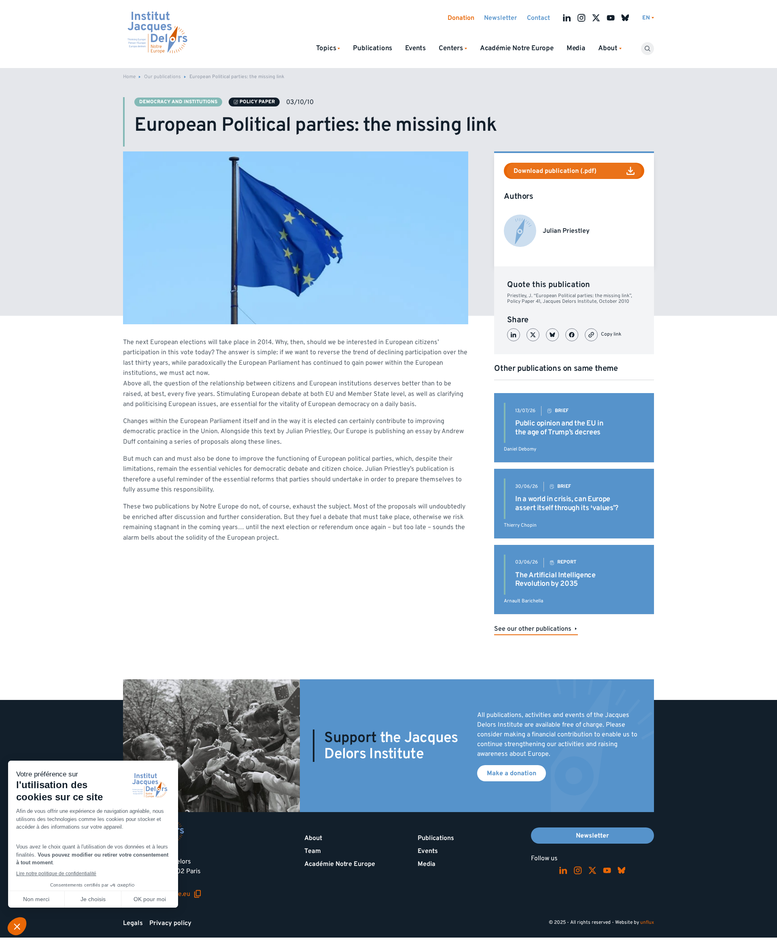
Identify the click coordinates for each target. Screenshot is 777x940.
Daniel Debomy (520, 449)
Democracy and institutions (178, 101)
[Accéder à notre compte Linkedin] (567, 18)
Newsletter (500, 17)
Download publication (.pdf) (555, 170)
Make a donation (511, 773)
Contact (538, 17)
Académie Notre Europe (517, 48)
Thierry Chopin (520, 525)
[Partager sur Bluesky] (552, 334)
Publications (372, 48)
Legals (133, 923)
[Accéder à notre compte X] (596, 18)
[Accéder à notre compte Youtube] (611, 18)
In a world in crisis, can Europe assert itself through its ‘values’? (566, 503)
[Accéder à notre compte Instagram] (581, 18)
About (313, 838)
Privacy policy (170, 923)
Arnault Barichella (523, 601)
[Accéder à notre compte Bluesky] (625, 18)
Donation (461, 17)
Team (312, 850)
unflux (647, 922)
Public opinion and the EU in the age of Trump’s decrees (559, 427)
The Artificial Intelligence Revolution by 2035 (555, 579)
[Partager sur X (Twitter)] (532, 334)
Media (576, 48)
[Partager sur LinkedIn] (513, 334)
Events (415, 48)
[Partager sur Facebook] (571, 334)
